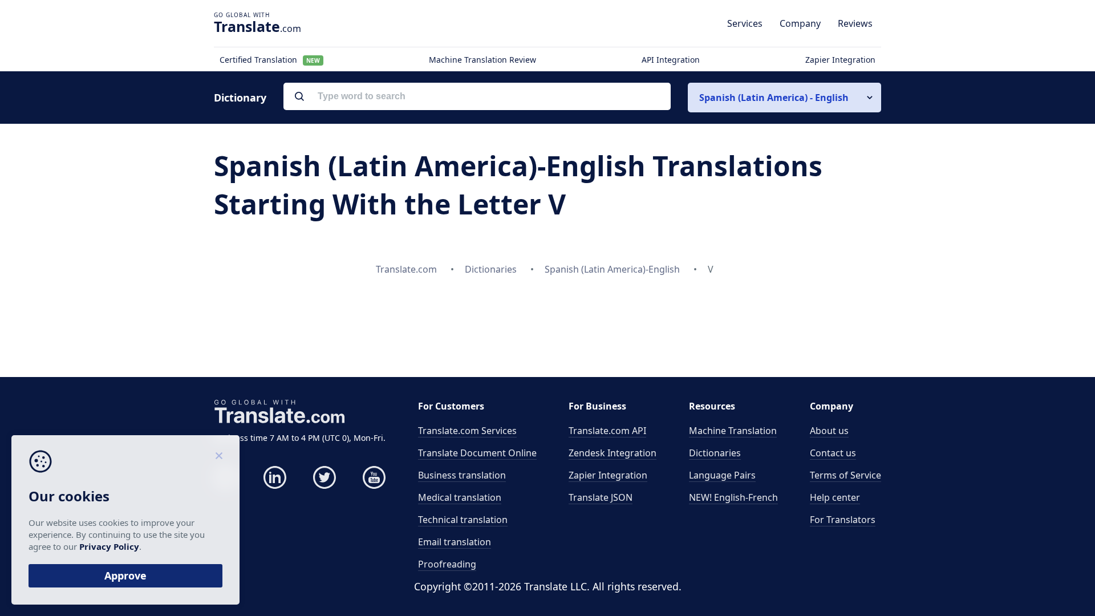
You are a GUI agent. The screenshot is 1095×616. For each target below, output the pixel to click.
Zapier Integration (840, 59)
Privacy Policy (109, 546)
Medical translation (459, 497)
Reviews (855, 23)
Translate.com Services (467, 430)
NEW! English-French (733, 497)
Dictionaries (715, 453)
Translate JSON (600, 497)
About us (829, 430)
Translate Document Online (477, 453)
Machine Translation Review (482, 59)
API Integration (671, 59)
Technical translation (463, 519)
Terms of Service (845, 475)
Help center (835, 497)
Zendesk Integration (612, 453)
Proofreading (447, 564)
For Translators (842, 519)
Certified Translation (270, 59)
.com (257, 26)
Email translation (454, 542)
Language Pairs (722, 475)
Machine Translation (733, 430)
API (607, 430)
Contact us (833, 453)
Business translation (462, 475)
